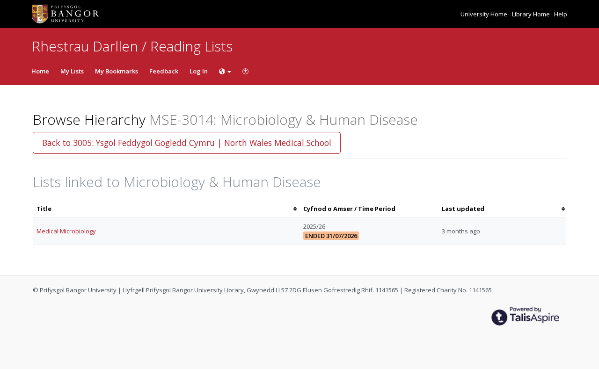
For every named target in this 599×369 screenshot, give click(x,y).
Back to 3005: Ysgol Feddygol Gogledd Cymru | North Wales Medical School (186, 142)
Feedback (163, 71)
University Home (484, 14)
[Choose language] (225, 71)
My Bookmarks (116, 71)
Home (40, 71)
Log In (199, 71)
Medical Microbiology (66, 231)
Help (560, 14)
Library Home (531, 14)
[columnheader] (166, 208)
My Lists (72, 71)
